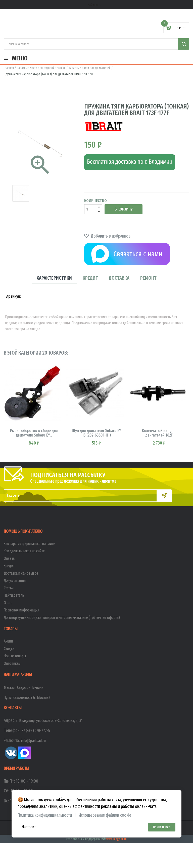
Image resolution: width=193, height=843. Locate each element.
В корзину (123, 209)
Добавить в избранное (110, 236)
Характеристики (54, 278)
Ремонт (148, 278)
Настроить (29, 826)
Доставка (119, 278)
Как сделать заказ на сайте (24, 551)
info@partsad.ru (33, 740)
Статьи (9, 588)
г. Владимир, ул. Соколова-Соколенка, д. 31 (49, 720)
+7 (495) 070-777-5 (36, 730)
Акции (8, 641)
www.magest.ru (116, 839)
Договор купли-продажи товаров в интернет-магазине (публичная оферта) (62, 617)
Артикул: (13, 296)
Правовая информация (21, 610)
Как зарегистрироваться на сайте (29, 543)
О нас (8, 602)
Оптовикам (12, 663)
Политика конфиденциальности (45, 815)
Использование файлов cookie (105, 815)
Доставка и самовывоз (21, 573)
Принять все (161, 827)
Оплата (9, 558)
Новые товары (15, 656)
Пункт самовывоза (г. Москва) (27, 697)
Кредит (90, 278)
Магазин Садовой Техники (23, 687)
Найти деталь (14, 595)
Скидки (9, 648)
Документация (15, 580)
